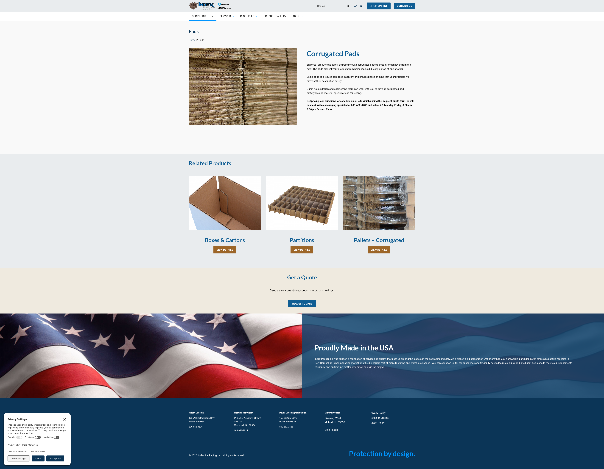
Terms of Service (379, 417)
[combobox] (330, 6)
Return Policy (377, 422)
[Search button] (348, 6)
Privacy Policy (378, 412)
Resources (247, 16)
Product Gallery (275, 16)
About (297, 16)
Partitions (302, 240)
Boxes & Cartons (225, 240)
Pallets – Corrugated (379, 240)
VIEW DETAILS (226, 250)
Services (225, 16)
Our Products (201, 16)
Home (192, 40)
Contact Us (404, 5)
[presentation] (225, 203)
